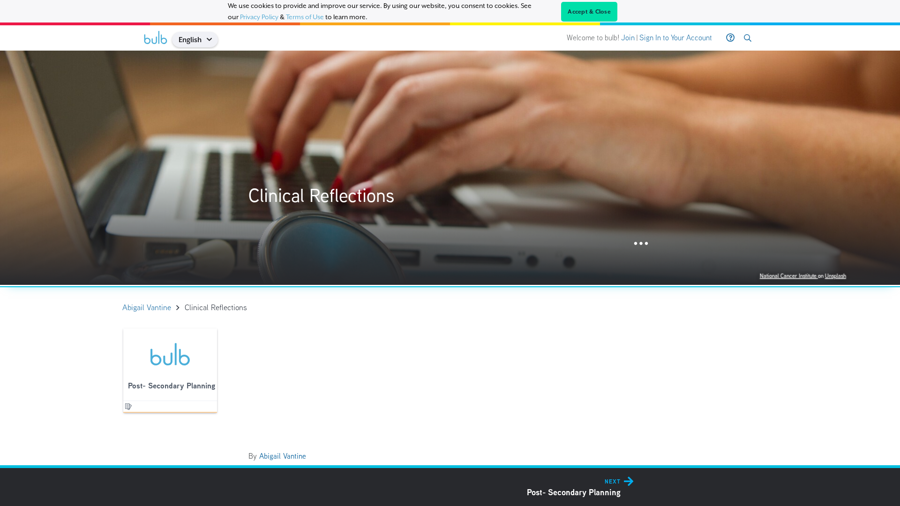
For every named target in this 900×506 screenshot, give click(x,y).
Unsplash (835, 276)
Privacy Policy (259, 17)
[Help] (730, 38)
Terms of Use (305, 17)
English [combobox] (190, 40)
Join (628, 37)
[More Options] (641, 244)
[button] (213, 39)
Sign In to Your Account (675, 37)
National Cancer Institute (789, 276)
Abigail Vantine (282, 456)
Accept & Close (589, 11)
